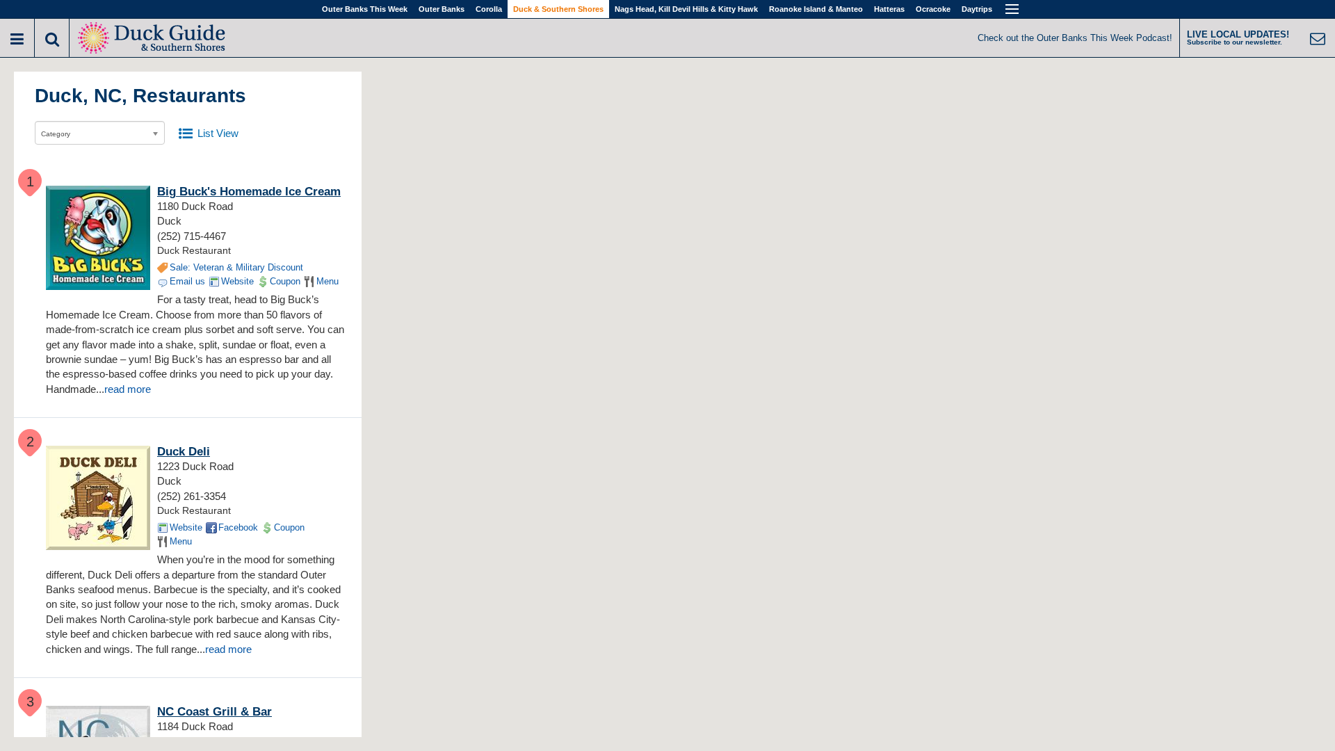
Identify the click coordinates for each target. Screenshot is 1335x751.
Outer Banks (441, 9)
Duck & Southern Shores (558, 9)
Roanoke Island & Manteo (816, 9)
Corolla (489, 9)
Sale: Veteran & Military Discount (236, 267)
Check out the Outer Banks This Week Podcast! (1075, 38)
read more (127, 389)
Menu (327, 281)
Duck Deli (183, 451)
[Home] (153, 36)
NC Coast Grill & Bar (214, 711)
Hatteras (889, 9)
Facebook (238, 527)
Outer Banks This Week (364, 9)
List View (217, 133)
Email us (187, 281)
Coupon (285, 281)
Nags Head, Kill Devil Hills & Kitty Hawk (686, 9)
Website (237, 281)
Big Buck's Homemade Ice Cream (249, 191)
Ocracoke (933, 9)
